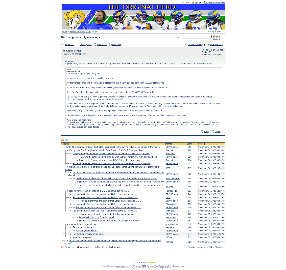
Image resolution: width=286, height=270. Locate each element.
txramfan (169, 242)
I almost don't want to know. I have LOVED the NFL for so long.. (110, 160)
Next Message (216, 44)
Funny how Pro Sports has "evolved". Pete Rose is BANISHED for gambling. (106, 150)
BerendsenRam (173, 178)
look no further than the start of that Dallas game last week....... (99, 191)
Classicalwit (171, 204)
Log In (198, 2)
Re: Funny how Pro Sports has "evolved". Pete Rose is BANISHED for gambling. (111, 163)
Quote (217, 131)
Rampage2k (171, 191)
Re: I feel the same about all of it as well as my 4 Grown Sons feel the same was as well (121, 181)
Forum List (69, 44)
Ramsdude (171, 217)
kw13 (168, 197)
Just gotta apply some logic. (82, 224)
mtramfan (170, 186)
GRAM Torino (73, 51)
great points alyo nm (82, 237)
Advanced (217, 39)
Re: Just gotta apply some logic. (88, 234)
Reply (206, 131)
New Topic (102, 44)
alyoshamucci (172, 224)
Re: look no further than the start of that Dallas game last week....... (105, 194)
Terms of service (140, 262)
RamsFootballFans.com (80, 31)
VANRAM (170, 227)
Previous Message (196, 44)
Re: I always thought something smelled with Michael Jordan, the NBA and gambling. (116, 157)
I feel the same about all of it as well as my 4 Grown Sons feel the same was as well (116, 178)
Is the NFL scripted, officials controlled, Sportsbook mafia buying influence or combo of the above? (113, 147)
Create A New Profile (215, 2)
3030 (168, 168)
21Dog (169, 237)
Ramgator (170, 150)
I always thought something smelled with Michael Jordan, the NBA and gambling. (111, 153)
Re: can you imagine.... (84, 227)
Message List (86, 44)
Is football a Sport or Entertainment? (96, 217)
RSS (67, 140)
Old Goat (170, 211)
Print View (116, 44)
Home (64, 31)
